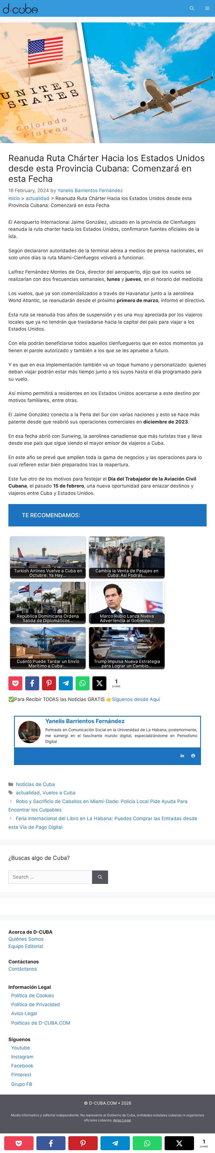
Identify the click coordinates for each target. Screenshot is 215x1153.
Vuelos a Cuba (59, 793)
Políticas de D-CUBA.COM (40, 1023)
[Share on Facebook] (32, 683)
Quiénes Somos (26, 939)
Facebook (22, 1065)
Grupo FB (21, 1084)
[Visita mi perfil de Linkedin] (182, 756)
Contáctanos (22, 969)
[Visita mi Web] (193, 756)
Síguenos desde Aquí (136, 699)
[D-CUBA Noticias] (20, 8)
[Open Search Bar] (192, 8)
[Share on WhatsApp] (83, 683)
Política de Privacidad (35, 1004)
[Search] (100, 877)
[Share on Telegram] (66, 683)
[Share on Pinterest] (49, 683)
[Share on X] (99, 683)
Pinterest (21, 1074)
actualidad (38, 198)
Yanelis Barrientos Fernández (85, 721)
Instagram (22, 1056)
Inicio (14, 198)
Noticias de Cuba (35, 784)
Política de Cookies (32, 995)
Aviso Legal (24, 1013)
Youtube (20, 1048)
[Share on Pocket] (15, 683)
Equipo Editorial (25, 946)
